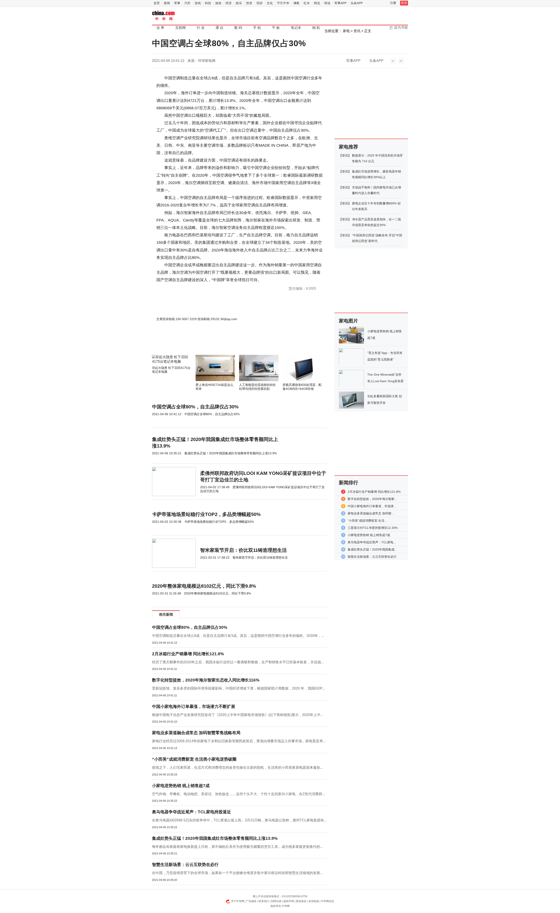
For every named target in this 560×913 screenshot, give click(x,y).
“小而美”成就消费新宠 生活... (367, 520)
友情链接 (313, 901)
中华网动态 (327, 901)
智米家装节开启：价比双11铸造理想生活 (243, 550)
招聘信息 (276, 901)
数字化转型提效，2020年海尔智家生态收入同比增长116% (205, 680)
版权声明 (289, 901)
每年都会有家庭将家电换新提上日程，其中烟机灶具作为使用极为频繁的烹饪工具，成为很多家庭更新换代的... (237, 847)
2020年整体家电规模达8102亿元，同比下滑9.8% (204, 586)
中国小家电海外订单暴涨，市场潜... (372, 506)
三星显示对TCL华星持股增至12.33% (373, 528)
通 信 (219, 28)
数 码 (238, 28)
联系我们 (264, 901)
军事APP (340, 3)
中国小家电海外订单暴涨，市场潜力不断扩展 (193, 706)
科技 (208, 3)
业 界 (160, 28)
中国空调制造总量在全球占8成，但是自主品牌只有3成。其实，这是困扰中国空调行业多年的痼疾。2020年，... (238, 636)
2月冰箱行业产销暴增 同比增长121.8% (188, 654)
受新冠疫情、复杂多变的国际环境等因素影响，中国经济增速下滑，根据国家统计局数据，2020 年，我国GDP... (238, 688)
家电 (346, 31)
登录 (404, 3)
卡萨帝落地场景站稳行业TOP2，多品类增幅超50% (206, 514)
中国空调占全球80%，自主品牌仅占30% (195, 406)
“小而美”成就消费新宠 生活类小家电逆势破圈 (194, 759)
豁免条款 (301, 901)
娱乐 (239, 3)
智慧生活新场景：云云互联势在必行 (185, 864)
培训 (259, 3)
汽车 (187, 3)
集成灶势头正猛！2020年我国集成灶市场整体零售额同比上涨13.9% (215, 838)
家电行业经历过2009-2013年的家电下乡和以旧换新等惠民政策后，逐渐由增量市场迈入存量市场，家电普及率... (239, 741)
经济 (229, 3)
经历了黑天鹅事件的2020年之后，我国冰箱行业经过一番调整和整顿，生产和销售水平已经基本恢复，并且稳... (238, 662)
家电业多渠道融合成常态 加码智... (371, 513)
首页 (157, 3)
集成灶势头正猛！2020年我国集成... (372, 549)
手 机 (257, 28)
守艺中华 (283, 3)
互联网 (180, 28)
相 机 (316, 28)
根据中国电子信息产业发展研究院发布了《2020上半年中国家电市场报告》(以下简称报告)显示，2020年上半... (237, 715)
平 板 (276, 28)
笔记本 (296, 28)
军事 (177, 3)
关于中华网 (237, 901)
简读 (327, 3)
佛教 (296, 3)
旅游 (218, 3)
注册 (393, 3)
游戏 (198, 3)
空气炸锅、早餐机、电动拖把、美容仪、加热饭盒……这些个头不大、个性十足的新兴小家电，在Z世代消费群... (238, 794)
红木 (307, 3)
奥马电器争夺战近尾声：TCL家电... (372, 542)
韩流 (317, 3)
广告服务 (251, 901)
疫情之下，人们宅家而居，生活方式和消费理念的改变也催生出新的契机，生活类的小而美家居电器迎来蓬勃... (237, 767)
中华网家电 (163, 16)
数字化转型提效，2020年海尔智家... (372, 499)
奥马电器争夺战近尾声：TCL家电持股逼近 (191, 812)
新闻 (167, 3)
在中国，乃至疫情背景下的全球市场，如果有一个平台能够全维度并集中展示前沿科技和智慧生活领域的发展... (237, 873)
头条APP (357, 3)
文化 (270, 3)
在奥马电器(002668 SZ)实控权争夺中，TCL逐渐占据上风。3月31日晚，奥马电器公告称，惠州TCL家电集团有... (239, 820)
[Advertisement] (226, 343)
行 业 (201, 28)
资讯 (357, 31)
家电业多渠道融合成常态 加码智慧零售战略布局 (196, 732)
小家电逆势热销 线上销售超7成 (181, 785)
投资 (249, 3)
